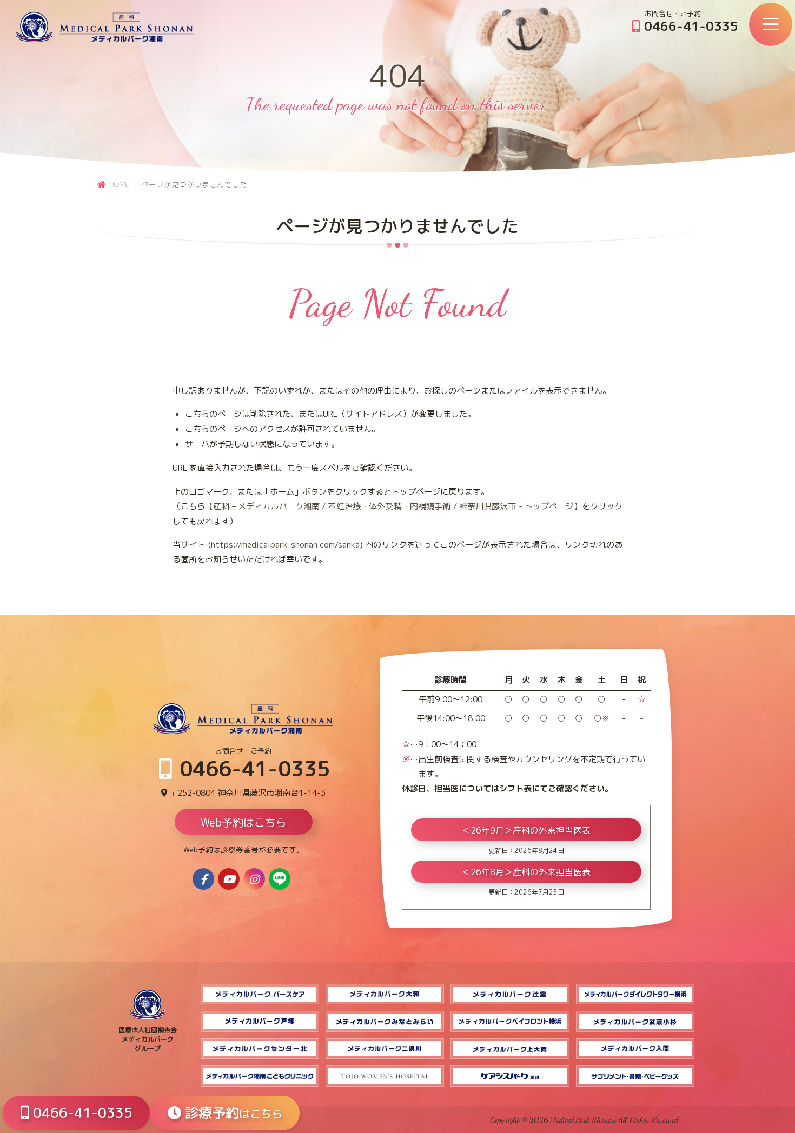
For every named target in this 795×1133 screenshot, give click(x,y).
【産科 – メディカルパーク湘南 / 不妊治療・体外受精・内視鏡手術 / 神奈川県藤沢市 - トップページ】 (393, 506)
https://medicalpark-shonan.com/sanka (285, 544)
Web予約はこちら (244, 822)
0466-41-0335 (689, 26)
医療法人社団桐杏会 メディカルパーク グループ (147, 1039)
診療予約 (231, 1112)
